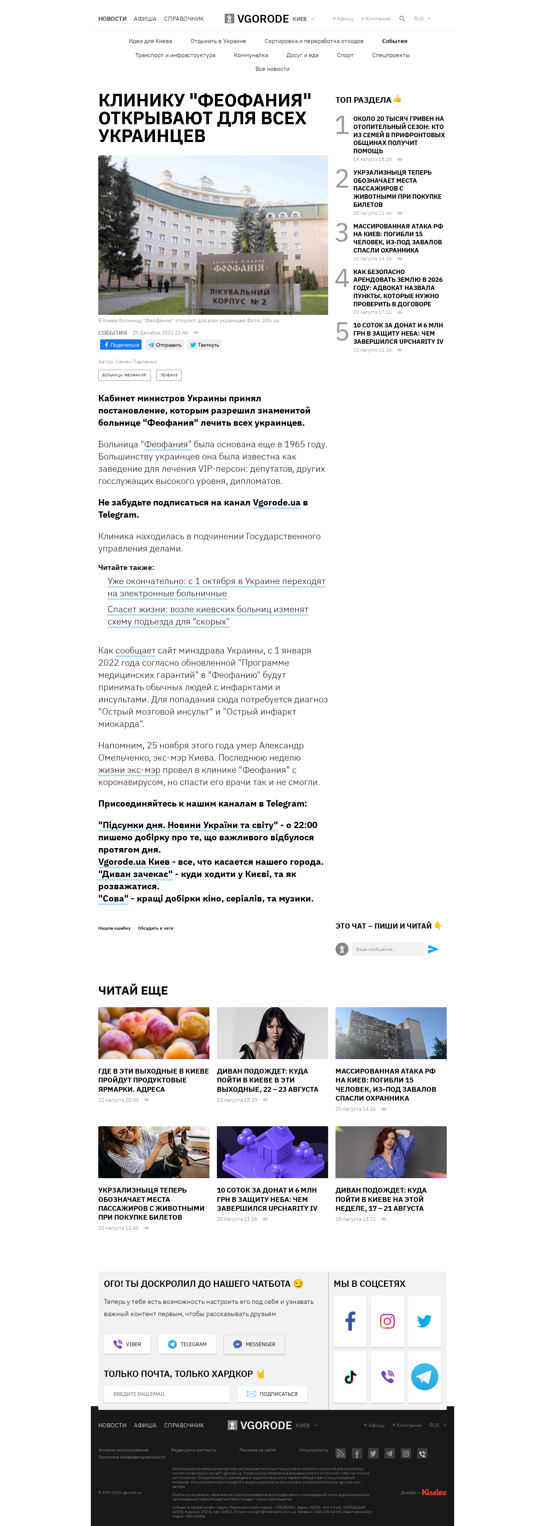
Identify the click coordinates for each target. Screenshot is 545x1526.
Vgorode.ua (277, 502)
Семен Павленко (136, 361)
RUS (419, 18)
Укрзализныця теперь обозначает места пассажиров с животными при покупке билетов (397, 188)
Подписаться (279, 1394)
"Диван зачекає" (135, 874)
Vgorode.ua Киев (134, 861)
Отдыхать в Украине (218, 41)
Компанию (378, 18)
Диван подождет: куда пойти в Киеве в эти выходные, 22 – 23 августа (267, 1080)
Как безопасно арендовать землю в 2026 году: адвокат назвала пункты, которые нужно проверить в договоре (398, 288)
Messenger (260, 1344)
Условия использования (123, 1450)
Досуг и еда (302, 55)
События (394, 41)
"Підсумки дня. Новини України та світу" (188, 825)
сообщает (136, 650)
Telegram (194, 1344)
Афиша (145, 19)
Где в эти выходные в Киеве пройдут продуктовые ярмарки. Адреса (153, 1080)
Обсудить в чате (156, 928)
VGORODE (266, 1425)
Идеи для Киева (150, 41)
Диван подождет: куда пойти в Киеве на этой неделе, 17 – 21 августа (381, 1199)
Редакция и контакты (194, 1450)
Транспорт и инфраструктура (175, 55)
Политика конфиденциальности (132, 1457)
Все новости (272, 68)
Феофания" (168, 444)
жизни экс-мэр (129, 769)
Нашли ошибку (114, 928)
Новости (112, 19)
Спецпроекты (391, 55)
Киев (303, 1425)
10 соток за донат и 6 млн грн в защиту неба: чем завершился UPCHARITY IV (398, 333)
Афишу (345, 18)
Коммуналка (251, 55)
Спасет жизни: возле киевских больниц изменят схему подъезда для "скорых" (208, 615)
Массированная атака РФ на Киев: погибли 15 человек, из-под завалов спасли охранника (398, 238)
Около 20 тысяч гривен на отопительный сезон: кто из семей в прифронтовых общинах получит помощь (399, 135)
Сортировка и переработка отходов (314, 41)
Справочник (184, 19)
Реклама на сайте (258, 1450)
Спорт (345, 55)
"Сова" (113, 898)
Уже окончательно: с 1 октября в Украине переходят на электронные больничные (217, 587)
